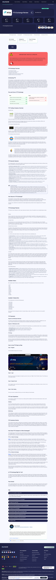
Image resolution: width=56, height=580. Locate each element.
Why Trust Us (46, 555)
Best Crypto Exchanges (7, 4)
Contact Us (21, 560)
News (45, 559)
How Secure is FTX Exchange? (45, 34)
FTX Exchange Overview (12, 34)
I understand (43, 577)
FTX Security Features (37, 34)
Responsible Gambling (35, 552)
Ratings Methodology (23, 559)
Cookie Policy (34, 560)
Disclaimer (33, 555)
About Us (21, 552)
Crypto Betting (24, 1)
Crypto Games (36, 1)
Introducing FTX (20, 34)
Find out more (17, 578)
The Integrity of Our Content (24, 555)
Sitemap (45, 557)
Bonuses (30, 1)
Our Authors (22, 554)
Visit (12, 47)
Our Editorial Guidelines (23, 557)
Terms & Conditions (35, 557)
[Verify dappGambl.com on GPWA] (15, 566)
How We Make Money (47, 554)
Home (3, 4)
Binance (9, 454)
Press (45, 552)
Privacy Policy (34, 559)
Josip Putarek (18, 540)
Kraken (9, 439)
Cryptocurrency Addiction (36, 554)
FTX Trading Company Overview (27, 34)
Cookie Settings (37, 577)
